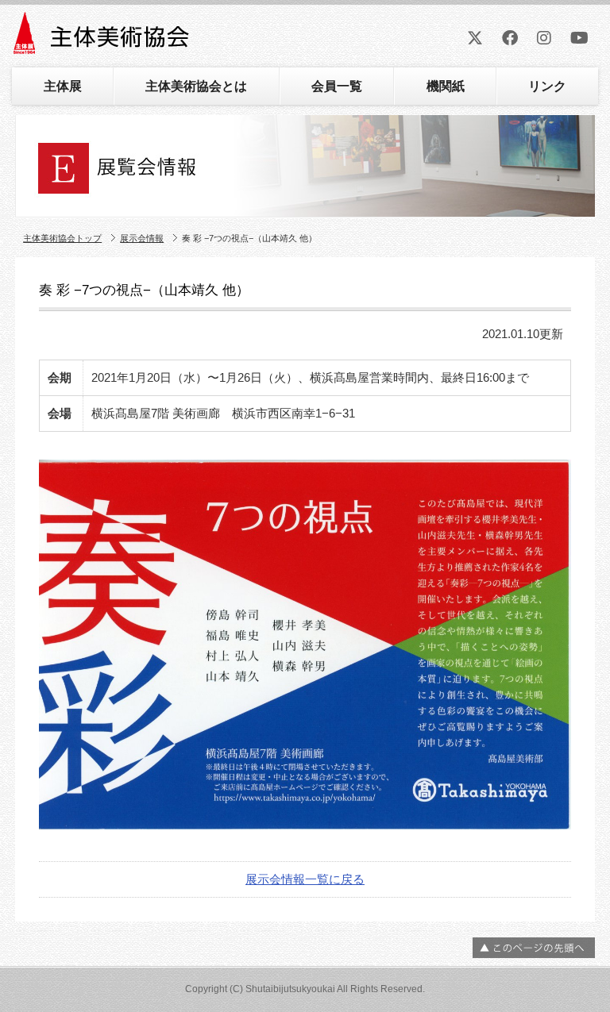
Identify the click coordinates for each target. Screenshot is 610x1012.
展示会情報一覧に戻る (305, 879)
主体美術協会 (103, 38)
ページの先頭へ (534, 947)
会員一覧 (336, 86)
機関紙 (446, 86)
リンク (547, 86)
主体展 (63, 86)
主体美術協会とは (196, 86)
